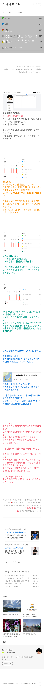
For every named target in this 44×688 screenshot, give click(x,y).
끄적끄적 (13, 572)
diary (7, 572)
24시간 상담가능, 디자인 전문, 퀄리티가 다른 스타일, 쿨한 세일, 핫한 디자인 (15, 551)
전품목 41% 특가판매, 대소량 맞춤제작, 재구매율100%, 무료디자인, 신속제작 (15, 536)
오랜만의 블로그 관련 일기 (13, 575)
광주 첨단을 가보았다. (12, 583)
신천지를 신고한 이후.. (12, 586)
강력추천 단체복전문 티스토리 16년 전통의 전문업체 (15, 532)
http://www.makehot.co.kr (14, 545)
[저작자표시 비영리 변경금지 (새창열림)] (26, 563)
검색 (35, 4)
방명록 (20, 12)
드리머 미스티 (12, 4)
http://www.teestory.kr (13, 529)
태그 (10, 12)
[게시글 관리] (11, 562)
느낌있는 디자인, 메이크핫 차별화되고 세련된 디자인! (15, 548)
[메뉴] (39, 4)
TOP (39, 684)
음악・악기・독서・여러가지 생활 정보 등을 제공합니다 (17, 658)
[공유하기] (9, 562)
